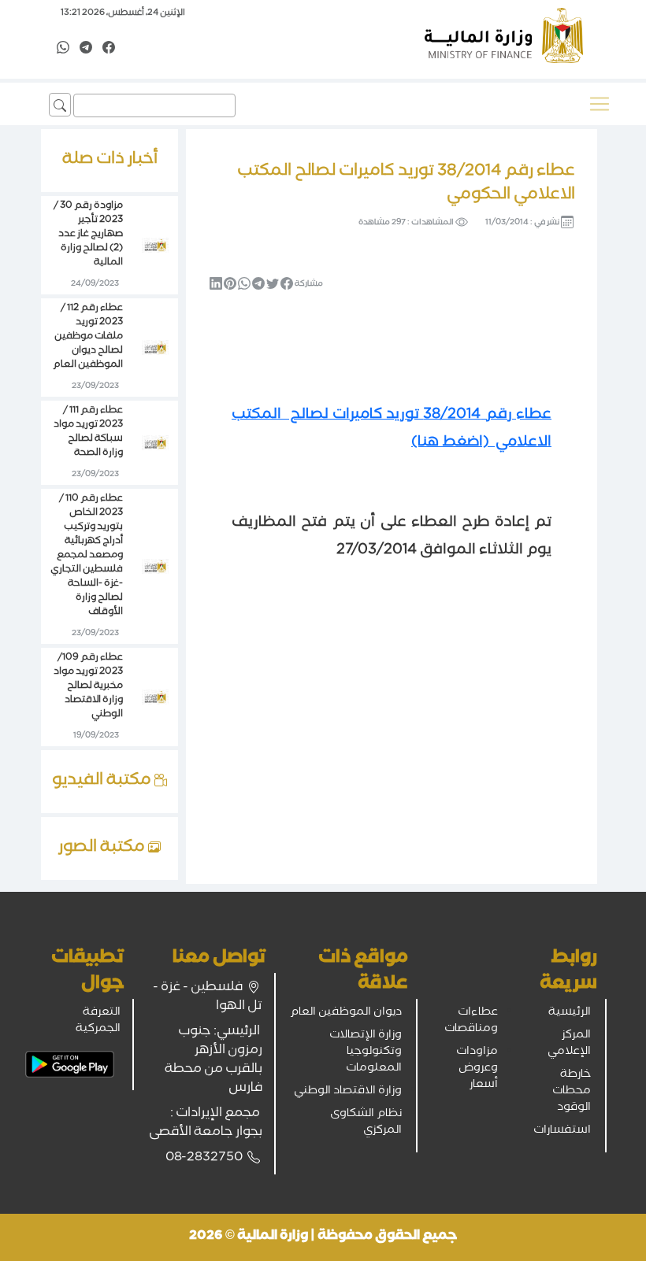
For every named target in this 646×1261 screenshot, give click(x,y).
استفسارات (562, 1131)
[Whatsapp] (63, 49)
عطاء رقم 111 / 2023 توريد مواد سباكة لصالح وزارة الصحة (88, 432)
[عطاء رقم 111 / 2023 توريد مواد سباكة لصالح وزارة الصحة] (155, 444)
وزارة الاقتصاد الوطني (348, 1092)
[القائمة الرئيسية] (599, 104)
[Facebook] (108, 49)
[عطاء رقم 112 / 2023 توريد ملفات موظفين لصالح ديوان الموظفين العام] (155, 348)
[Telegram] (86, 49)
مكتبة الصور (103, 848)
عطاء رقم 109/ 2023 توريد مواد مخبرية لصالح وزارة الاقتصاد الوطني (88, 686)
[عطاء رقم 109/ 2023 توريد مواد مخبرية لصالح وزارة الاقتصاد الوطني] (155, 698)
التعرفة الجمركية (98, 1021)
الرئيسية (569, 1013)
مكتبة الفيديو (103, 782)
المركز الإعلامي (569, 1044)
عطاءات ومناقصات (471, 1021)
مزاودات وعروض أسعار (477, 1069)
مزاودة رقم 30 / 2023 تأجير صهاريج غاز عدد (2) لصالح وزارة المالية (88, 235)
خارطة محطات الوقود (571, 1092)
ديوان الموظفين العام (346, 1013)
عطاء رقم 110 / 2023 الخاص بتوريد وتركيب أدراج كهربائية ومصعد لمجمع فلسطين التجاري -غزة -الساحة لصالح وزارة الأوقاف (86, 556)
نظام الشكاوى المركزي (366, 1122)
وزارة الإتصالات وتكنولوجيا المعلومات (365, 1052)
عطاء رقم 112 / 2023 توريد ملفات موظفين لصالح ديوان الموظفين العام (88, 337)
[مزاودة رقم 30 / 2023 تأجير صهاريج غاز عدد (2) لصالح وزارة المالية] (155, 246)
